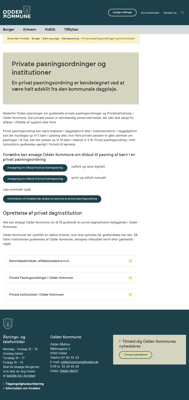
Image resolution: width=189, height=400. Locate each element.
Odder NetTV (69, 371)
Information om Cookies (23, 388)
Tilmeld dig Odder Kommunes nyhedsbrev (147, 344)
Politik (50, 29)
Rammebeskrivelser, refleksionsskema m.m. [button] (39, 261)
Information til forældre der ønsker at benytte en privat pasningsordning (52, 199)
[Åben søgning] (182, 12)
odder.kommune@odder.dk (79, 362)
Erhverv (29, 29)
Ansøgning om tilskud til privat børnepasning (35, 167)
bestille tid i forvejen (21, 375)
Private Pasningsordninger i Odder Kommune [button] (41, 277)
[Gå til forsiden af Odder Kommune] (53, 12)
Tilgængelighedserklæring (25, 384)
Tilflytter (71, 29)
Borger (8, 29)
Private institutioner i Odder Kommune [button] (36, 294)
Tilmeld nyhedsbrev (135, 354)
